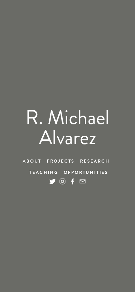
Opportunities (86, 172)
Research (95, 161)
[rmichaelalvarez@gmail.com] (82, 181)
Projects (61, 161)
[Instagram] (62, 181)
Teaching (43, 172)
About (32, 161)
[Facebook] (72, 181)
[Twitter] (52, 181)
